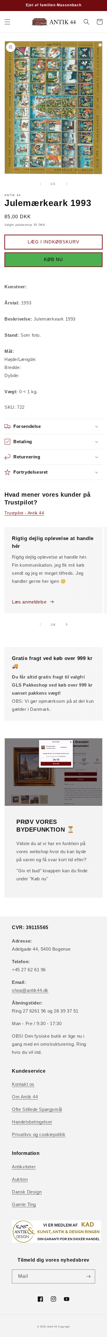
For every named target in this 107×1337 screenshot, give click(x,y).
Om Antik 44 (25, 1096)
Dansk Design (27, 1191)
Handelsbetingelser (32, 1121)
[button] (7, 21)
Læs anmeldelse (29, 601)
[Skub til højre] (66, 183)
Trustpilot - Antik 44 (24, 512)
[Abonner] (88, 1276)
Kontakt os (23, 1084)
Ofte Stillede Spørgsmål (37, 1109)
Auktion (20, 1179)
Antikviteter (24, 1166)
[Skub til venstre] (40, 183)
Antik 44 (52, 1326)
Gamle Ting (24, 1204)
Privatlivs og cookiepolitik (38, 1134)
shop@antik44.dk (30, 990)
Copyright (64, 1326)
